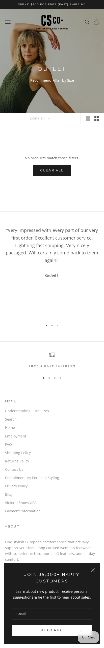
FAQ (8, 444)
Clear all (52, 170)
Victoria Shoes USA (21, 502)
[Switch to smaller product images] (96, 118)
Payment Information (23, 511)
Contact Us (14, 469)
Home (10, 427)
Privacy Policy (16, 486)
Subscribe (52, 630)
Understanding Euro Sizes (27, 410)
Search (11, 419)
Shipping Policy (18, 452)
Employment (15, 436)
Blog (8, 494)
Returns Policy (17, 461)
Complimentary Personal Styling (32, 477)
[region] (52, 360)
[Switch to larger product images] (88, 118)
